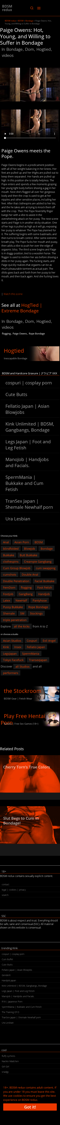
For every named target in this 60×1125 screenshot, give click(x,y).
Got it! (30, 1107)
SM (22, 613)
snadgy (5, 1071)
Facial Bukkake (44, 581)
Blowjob (29, 548)
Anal (6, 542)
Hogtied (43, 49)
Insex (17, 647)
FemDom (9, 587)
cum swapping (46, 568)
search (5, 894)
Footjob (8, 594)
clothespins (11, 561)
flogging (6, 333)
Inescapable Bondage (15, 358)
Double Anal (30, 574)
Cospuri (32, 640)
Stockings (36, 613)
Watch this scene (13, 294)
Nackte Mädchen (10, 1061)
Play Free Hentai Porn (23, 719)
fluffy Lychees (8, 1055)
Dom (29, 49)
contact (5, 884)
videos (8, 55)
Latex (6, 600)
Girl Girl (5, 1066)
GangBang (26, 594)
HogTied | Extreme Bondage (21, 308)
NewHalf (21, 600)
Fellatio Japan (36, 647)
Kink (6, 647)
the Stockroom (22, 691)
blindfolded (11, 548)
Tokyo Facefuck (13, 660)
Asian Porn (21, 542)
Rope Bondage (37, 333)
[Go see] (30, 774)
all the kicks (22, 626)
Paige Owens (20, 333)
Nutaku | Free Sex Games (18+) (21, 723)
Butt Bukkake (28, 555)
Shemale (9, 613)
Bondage (29, 20)
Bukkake (8, 555)
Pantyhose (40, 600)
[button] (31, 8)
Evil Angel (49, 640)
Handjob (44, 594)
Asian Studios (12, 640)
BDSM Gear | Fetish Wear (18, 698)
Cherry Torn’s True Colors (26, 767)
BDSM (21, 20)
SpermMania (30, 653)
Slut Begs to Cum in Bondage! (21, 821)
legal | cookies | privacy (14, 889)
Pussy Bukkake (13, 607)
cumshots (9, 574)
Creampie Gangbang (38, 561)
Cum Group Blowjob (16, 568)
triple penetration (15, 620)
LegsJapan (10, 653)
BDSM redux (7, 7)
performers (10, 673)
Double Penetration (16, 581)
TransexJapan (38, 660)
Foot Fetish (44, 587)
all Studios (23, 666)
